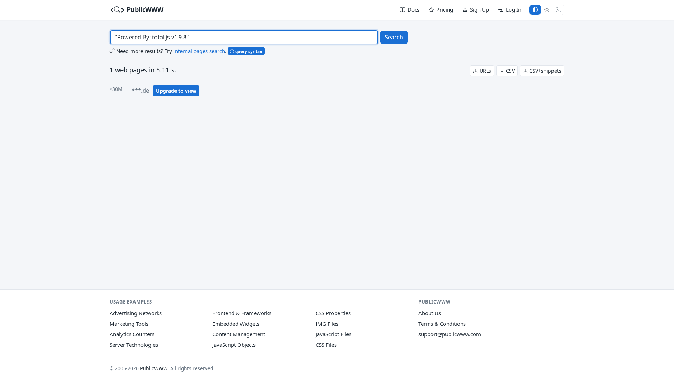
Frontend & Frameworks (241, 313)
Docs (413, 9)
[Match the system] (535, 9)
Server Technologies (134, 344)
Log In (513, 9)
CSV (509, 70)
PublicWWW (144, 9)
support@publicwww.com (449, 334)
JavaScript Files (333, 334)
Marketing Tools (129, 323)
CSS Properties (333, 313)
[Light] (547, 9)
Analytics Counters (132, 334)
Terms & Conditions (442, 323)
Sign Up (479, 9)
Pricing (444, 9)
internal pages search (199, 50)
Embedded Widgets (235, 323)
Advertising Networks (136, 313)
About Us (429, 313)
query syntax (248, 51)
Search (394, 37)
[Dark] (558, 9)
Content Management (238, 334)
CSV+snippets (544, 70)
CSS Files (326, 344)
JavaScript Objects (234, 344)
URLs (484, 70)
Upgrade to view (176, 90)
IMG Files (327, 323)
